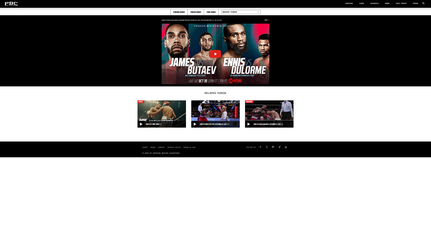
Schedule (375, 3)
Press (415, 3)
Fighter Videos (195, 12)
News (387, 3)
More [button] (266, 20)
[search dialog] (423, 3)
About (145, 147)
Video (361, 3)
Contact (161, 147)
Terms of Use (189, 147)
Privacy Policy (174, 147)
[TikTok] (279, 147)
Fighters (349, 3)
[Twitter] (266, 147)
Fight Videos (211, 12)
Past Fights (401, 3)
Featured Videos (179, 12)
